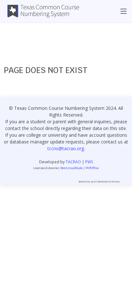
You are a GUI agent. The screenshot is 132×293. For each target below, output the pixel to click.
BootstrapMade (72, 168)
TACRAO (73, 162)
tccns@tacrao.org (65, 148)
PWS (89, 162)
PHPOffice (92, 168)
